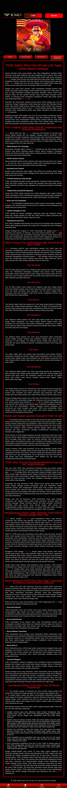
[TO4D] (12, 17)
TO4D (12, 83)
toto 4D (7, 79)
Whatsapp (41, 787)
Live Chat (58, 787)
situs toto (25, 99)
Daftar (25, 787)
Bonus (8, 787)
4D (33, 108)
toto (6, 112)
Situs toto (8, 203)
